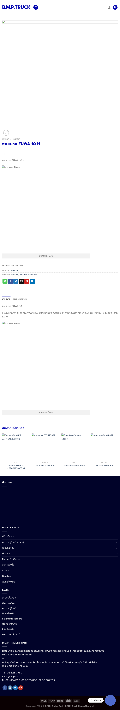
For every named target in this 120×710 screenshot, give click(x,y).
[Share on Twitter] (15, 281)
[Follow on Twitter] (15, 687)
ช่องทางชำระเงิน (20, 298)
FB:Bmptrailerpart (12, 619)
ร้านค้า (5, 570)
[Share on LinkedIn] (32, 281)
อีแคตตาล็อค (8, 603)
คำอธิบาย (6, 298)
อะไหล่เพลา (32, 274)
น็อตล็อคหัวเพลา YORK (74, 465)
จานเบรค (16, 139)
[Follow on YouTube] (20, 687)
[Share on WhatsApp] (4, 281)
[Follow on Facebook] (4, 687)
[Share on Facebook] (10, 281)
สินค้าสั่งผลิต (8, 613)
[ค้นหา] (115, 7)
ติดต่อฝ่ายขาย (9, 624)
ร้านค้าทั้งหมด (9, 598)
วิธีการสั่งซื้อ (8, 565)
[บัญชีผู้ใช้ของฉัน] (109, 7)
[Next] (117, 454)
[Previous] (2, 454)
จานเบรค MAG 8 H (104, 465)
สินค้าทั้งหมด (8, 582)
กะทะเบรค (14, 274)
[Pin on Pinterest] (26, 281)
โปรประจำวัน (8, 548)
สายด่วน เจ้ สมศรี (11, 634)
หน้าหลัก (5, 139)
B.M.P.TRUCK (15, 7)
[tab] (6, 299)
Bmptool (7, 576)
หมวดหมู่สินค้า (9, 608)
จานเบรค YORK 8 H (45, 465)
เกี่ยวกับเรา (8, 536)
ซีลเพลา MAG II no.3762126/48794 (15, 467)
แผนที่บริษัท (8, 629)
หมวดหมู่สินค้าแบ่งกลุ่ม (13, 542)
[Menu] (35, 7)
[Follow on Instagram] (10, 687)
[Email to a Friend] (21, 281)
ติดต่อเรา (7, 553)
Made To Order (11, 559)
